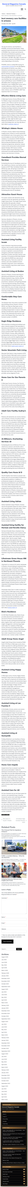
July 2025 (3, 992)
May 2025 (4, 997)
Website (3, 929)
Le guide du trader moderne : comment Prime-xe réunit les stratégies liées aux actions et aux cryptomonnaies (13, 1141)
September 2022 (5, 1083)
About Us (4, 1114)
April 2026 (4, 967)
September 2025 (5, 986)
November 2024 (5, 1013)
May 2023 (4, 1062)
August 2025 (4, 989)
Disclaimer (5, 1121)
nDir (14, 23)
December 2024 (5, 1011)
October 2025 (5, 984)
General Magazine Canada (14, 4)
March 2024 (4, 1035)
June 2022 (4, 1091)
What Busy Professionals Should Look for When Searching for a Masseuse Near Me (14, 1134)
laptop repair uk (12, 607)
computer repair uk (13, 124)
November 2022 (5, 1078)
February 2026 (5, 973)
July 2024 (3, 1024)
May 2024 (4, 1029)
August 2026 (4, 957)
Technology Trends (6, 1176)
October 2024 (5, 1016)
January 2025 (5, 1008)
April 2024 (4, 1032)
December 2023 (5, 1043)
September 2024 (5, 1019)
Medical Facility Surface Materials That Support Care (12, 1158)
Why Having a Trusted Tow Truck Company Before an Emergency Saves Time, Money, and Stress (12, 1138)
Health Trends (5, 1174)
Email (3, 923)
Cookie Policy (5, 1123)
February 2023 (5, 1070)
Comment (4, 898)
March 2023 (4, 1067)
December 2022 (5, 1075)
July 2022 (3, 1089)
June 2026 (4, 962)
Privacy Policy (5, 1119)
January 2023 (5, 1072)
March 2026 (4, 970)
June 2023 (4, 1059)
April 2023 (4, 1064)
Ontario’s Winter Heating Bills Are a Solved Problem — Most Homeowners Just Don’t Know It (14, 1131)
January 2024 (5, 1040)
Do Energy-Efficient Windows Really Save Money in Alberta (13, 1162)
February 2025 (5, 1005)
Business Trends (6, 1169)
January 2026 (5, 976)
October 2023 (5, 1048)
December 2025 (5, 978)
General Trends (5, 814)
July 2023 (3, 1056)
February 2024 (5, 1037)
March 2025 (4, 1002)
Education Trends (6, 1181)
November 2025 (5, 981)
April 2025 (4, 1000)
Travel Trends (5, 1183)
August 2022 (4, 1086)
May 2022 (4, 1094)
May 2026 (4, 965)
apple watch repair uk (18, 346)
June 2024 (4, 1027)
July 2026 (3, 959)
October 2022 (5, 1080)
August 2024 (4, 1021)
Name (3, 917)
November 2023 (5, 1046)
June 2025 (4, 994)
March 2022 (4, 1099)
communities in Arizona (7, 66)
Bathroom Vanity (6, 1160)
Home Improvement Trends (7, 1171)
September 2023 (5, 1051)
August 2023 (4, 1054)
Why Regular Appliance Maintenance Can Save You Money (13, 1144)
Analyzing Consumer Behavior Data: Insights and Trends (11, 879)
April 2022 (4, 1097)
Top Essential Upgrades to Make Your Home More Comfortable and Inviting (12, 1155)
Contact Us (5, 1116)
